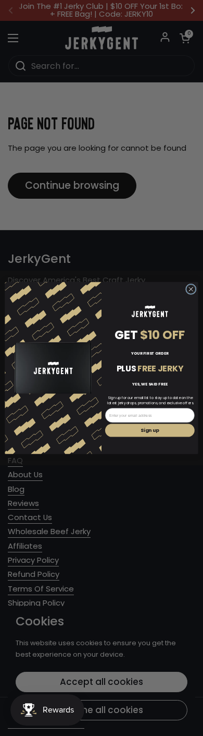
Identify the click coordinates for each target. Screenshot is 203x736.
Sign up (150, 430)
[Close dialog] (191, 289)
